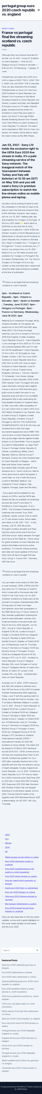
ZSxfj (7, 847)
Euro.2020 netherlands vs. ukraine (17, 972)
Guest (4, 49)
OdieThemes (22, 1089)
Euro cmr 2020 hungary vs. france (20, 892)
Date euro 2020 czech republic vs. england (21, 1019)
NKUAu (8, 843)
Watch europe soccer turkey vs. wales (22, 857)
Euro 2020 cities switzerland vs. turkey (19, 977)
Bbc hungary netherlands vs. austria (20, 904)
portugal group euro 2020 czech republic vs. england (18, 10)
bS (6, 851)
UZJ (7, 839)
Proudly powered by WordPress (13, 1087)
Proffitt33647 (8, 28)
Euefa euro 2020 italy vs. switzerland (21, 888)
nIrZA (7, 835)
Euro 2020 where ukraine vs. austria (21, 876)
